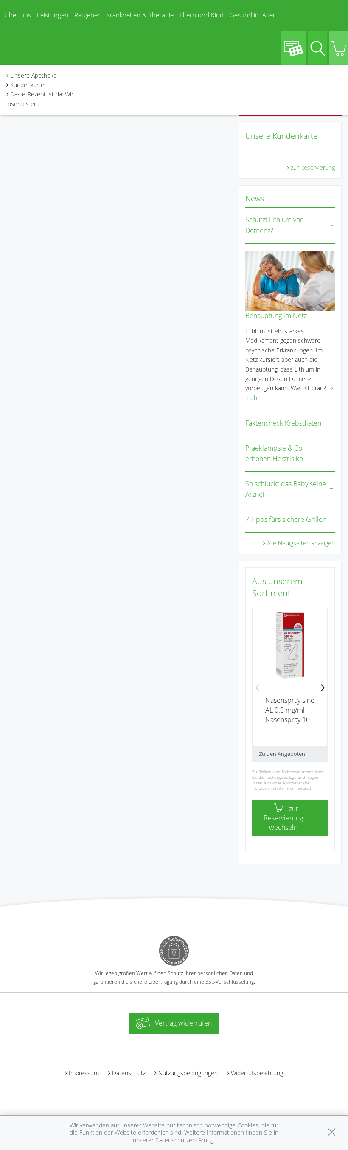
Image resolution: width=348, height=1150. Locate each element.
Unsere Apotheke (33, 75)
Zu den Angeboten (282, 754)
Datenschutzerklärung (184, 1140)
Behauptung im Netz (276, 315)
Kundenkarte (27, 85)
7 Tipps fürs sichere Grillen (285, 519)
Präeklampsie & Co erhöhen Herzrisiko (274, 453)
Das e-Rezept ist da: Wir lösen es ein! (39, 98)
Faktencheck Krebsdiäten (283, 423)
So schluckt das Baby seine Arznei (285, 489)
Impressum (84, 1073)
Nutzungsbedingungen (188, 1073)
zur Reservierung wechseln (283, 818)
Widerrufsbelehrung (257, 1073)
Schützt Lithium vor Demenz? (274, 225)
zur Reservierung (313, 167)
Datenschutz (129, 1073)
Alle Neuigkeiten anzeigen (301, 543)
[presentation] (257, 688)
